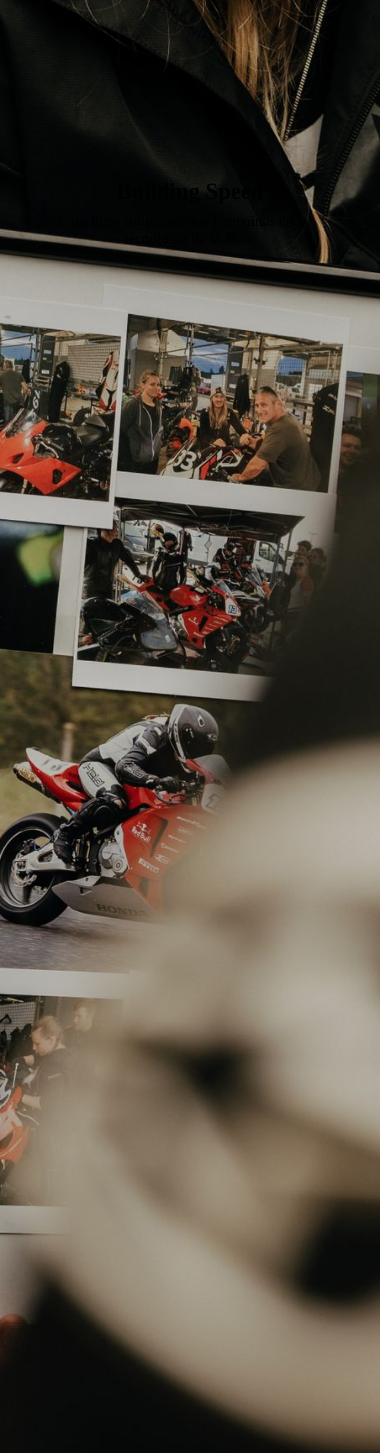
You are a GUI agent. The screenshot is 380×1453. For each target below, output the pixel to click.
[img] (190, 726)
